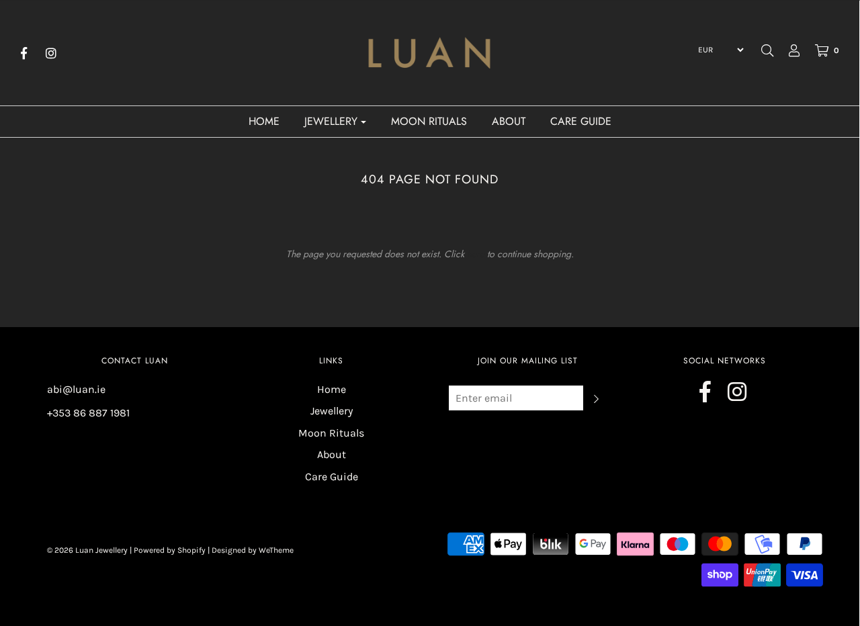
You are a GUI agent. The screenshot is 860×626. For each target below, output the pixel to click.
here (475, 254)
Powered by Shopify (170, 550)
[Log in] (787, 50)
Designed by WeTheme (253, 550)
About (508, 121)
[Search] (767, 50)
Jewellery (331, 410)
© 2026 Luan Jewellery (87, 550)
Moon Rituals (429, 121)
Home (264, 121)
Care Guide (580, 121)
